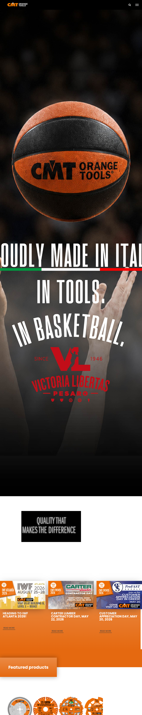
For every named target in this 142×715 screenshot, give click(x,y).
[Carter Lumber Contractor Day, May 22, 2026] (71, 594)
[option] (71, 253)
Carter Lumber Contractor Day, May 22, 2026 (69, 616)
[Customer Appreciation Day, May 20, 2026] (119, 594)
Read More (9, 627)
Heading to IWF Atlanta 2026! (15, 615)
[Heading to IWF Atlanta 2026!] (22, 594)
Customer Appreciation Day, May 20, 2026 (118, 616)
